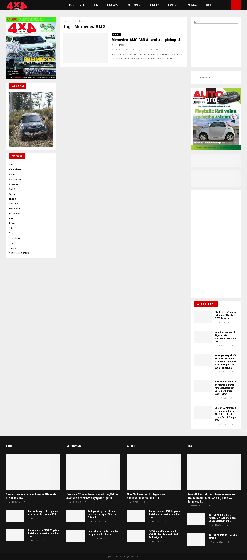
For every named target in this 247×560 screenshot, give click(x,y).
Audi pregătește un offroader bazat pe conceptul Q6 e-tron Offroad (103, 514)
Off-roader (134, 5)
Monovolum (15, 208)
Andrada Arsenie (122, 49)
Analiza (192, 5)
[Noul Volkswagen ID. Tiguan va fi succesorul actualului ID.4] (203, 337)
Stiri (82, 5)
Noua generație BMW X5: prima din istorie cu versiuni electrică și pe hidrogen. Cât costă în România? (225, 361)
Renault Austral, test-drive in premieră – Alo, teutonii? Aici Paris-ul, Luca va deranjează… (212, 497)
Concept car (15, 179)
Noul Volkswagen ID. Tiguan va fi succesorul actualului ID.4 (147, 496)
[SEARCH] (234, 77)
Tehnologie (15, 238)
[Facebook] (224, 5)
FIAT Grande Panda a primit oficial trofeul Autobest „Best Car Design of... (163, 534)
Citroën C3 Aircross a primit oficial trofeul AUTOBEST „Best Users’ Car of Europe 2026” (225, 414)
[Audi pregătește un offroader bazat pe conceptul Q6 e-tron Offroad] (75, 516)
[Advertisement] (216, 243)
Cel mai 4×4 (15, 169)
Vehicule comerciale (19, 252)
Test (208, 5)
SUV (96, 5)
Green (12, 193)
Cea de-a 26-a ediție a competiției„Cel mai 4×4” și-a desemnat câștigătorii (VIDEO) (92, 496)
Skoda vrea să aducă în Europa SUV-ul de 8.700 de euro (225, 315)
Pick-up (12, 223)
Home (71, 5)
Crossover (113, 5)
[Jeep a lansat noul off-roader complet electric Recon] (75, 536)
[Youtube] (227, 5)
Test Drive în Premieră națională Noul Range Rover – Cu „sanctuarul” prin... (224, 518)
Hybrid (12, 198)
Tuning (12, 247)
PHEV (12, 218)
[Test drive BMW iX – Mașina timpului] (196, 539)
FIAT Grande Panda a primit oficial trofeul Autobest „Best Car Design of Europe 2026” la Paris (225, 387)
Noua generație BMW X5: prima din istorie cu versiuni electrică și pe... (43, 533)
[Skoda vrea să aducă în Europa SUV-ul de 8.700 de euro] (203, 317)
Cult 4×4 (154, 5)
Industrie (13, 203)
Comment (173, 5)
